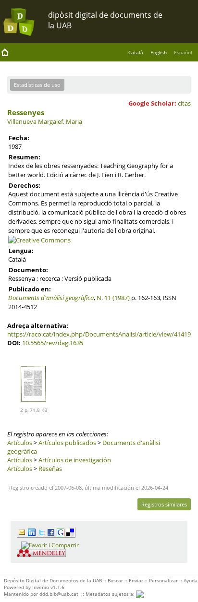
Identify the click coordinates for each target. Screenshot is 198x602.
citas (184, 103)
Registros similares (164, 504)
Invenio (40, 587)
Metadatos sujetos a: (111, 593)
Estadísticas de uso (37, 84)
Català (135, 52)
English (158, 52)
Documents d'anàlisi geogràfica (51, 297)
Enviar (136, 580)
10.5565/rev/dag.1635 (52, 342)
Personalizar (163, 580)
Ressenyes (25, 112)
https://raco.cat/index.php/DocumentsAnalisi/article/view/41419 (99, 334)
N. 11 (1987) (113, 297)
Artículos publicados (67, 442)
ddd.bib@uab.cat (58, 593)
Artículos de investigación (74, 460)
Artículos (19, 442)
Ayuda (191, 580)
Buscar (115, 580)
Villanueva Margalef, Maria (44, 121)
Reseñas (50, 468)
